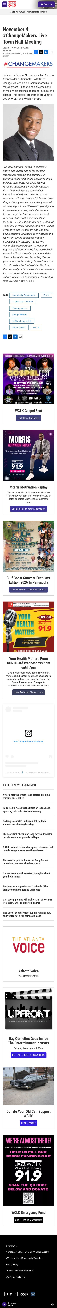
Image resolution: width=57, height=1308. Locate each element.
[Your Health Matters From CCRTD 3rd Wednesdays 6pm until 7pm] (28, 627)
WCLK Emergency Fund (28, 1212)
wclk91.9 (50, 772)
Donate (48, 4)
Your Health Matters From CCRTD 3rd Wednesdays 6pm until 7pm (28, 663)
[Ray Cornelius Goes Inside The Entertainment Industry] (28, 1009)
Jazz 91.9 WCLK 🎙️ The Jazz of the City (24, 772)
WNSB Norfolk (19, 327)
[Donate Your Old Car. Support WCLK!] (28, 1086)
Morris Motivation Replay (29, 487)
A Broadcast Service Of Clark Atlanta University (27, 1252)
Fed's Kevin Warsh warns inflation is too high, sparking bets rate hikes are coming (27, 809)
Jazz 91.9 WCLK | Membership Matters (28, 12)
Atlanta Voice (28, 971)
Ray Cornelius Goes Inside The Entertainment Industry (28, 1040)
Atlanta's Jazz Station (22, 301)
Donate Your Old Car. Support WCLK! (28, 1113)
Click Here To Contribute (28, 1219)
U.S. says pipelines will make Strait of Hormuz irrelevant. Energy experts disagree (27, 901)
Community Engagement (24, 295)
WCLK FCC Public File (15, 1277)
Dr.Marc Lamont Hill (21, 321)
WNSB (36, 327)
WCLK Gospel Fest (28, 411)
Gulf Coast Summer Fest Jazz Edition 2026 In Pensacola (28, 580)
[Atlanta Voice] (28, 946)
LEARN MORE (28, 1123)
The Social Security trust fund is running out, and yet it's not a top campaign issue (27, 914)
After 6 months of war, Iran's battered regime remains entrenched (26, 796)
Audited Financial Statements (19, 1271)
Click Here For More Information (28, 589)
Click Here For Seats (28, 418)
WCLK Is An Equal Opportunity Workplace (24, 1258)
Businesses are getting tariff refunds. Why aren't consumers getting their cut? (25, 888)
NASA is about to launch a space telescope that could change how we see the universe (28, 849)
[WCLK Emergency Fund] (28, 1170)
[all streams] (53, 1304)
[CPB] (33, 1294)
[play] (4, 1304)
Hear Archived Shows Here (28, 692)
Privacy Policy (12, 1264)
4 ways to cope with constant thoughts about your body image (26, 875)
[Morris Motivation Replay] (28, 455)
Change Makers (19, 314)
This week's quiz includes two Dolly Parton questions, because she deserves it (25, 862)
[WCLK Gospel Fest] (28, 379)
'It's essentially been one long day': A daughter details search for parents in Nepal (27, 835)
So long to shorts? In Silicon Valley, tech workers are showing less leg (24, 823)
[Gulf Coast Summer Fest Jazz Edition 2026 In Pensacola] (28, 546)
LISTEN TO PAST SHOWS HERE (28, 1055)
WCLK (46, 295)
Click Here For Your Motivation (28, 508)
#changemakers (19, 308)
